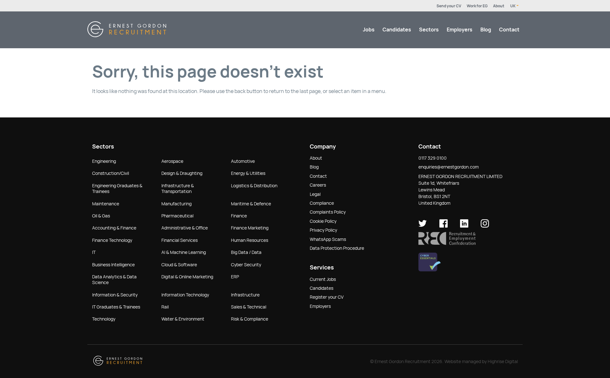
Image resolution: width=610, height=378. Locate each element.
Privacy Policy (323, 230)
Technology (103, 319)
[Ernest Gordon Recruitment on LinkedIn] (464, 226)
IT (94, 252)
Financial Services (179, 240)
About (498, 6)
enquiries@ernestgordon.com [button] (448, 167)
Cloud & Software (179, 265)
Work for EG (477, 6)
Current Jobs (323, 279)
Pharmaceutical (177, 216)
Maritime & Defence (251, 204)
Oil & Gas (101, 216)
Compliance (322, 203)
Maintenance (105, 204)
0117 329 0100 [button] (432, 158)
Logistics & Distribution (254, 186)
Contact (509, 29)
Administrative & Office (184, 228)
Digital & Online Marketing (187, 277)
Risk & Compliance (249, 319)
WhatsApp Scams (328, 239)
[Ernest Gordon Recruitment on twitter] (422, 226)
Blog (485, 29)
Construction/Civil (110, 173)
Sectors (429, 29)
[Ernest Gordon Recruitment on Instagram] (485, 226)
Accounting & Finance (114, 228)
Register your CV (326, 297)
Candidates (397, 29)
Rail (165, 307)
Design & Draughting (181, 173)
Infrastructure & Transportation (177, 188)
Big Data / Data (246, 252)
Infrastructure (245, 295)
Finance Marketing (249, 228)
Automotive (243, 161)
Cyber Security (246, 265)
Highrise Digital (503, 361)
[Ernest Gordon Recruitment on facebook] (443, 226)
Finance (239, 216)
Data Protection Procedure (337, 248)
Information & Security (115, 295)
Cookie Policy (323, 221)
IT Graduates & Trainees (116, 307)
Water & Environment (182, 319)
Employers (459, 29)
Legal (315, 194)
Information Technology (185, 295)
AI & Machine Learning (183, 252)
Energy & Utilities (248, 173)
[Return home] (126, 35)
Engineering (104, 161)
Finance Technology (112, 240)
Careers (318, 185)
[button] (447, 243)
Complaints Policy (328, 212)
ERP (235, 277)
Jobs (369, 29)
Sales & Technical (248, 307)
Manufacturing (176, 204)
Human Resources (249, 240)
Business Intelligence (113, 265)
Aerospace (172, 161)
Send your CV (449, 6)
